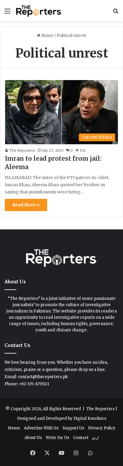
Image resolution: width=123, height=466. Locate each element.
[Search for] (116, 13)
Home (46, 35)
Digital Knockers (89, 418)
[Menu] (7, 13)
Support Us (73, 428)
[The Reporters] (39, 10)
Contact (80, 437)
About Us (33, 437)
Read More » (26, 205)
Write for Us (57, 437)
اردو (95, 437)
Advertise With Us (41, 428)
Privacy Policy (102, 428)
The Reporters (22, 150)
